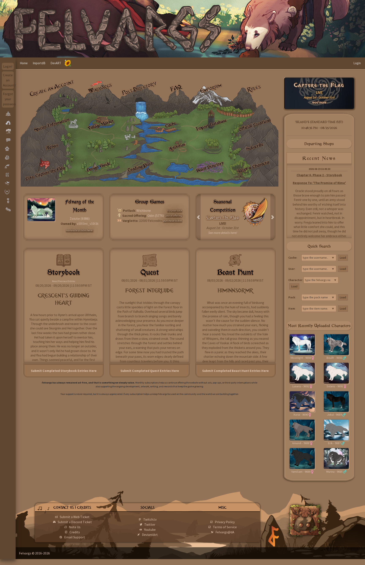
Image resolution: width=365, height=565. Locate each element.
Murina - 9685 (334, 472)
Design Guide (98, 167)
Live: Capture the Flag (45, 173)
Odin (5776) (155, 215)
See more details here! (222, 233)
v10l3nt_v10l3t (88, 223)
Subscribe (254, 147)
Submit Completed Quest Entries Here (149, 370)
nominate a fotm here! (79, 230)
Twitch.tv (150, 519)
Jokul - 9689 (334, 414)
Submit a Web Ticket (75, 517)
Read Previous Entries (63, 281)
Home (24, 63)
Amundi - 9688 (300, 443)
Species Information (51, 124)
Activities (177, 147)
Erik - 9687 (334, 443)
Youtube (150, 529)
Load (343, 257)
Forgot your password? (8, 99)
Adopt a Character (253, 166)
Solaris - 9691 (335, 386)
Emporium (210, 88)
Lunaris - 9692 (300, 386)
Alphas (52, 146)
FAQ (176, 88)
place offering (174, 215)
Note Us (74, 527)
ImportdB (39, 63)
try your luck (174, 210)
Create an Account (52, 88)
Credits (74, 532)
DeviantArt (150, 534)
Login (357, 63)
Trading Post (140, 166)
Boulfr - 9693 (334, 358)
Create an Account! (8, 80)
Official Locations (254, 124)
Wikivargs (100, 88)
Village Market (100, 124)
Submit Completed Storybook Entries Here (64, 370)
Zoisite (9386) (80, 218)
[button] (198, 217)
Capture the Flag (319, 85)
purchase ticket (172, 220)
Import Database (211, 124)
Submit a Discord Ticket (75, 522)
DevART (55, 63)
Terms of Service (225, 527)
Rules (254, 88)
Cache (170, 124)
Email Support (74, 537)
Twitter (149, 524)
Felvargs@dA (224, 532)
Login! (7, 66)
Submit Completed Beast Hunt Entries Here (235, 370)
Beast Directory (210, 166)
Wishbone (143, 210)
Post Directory (139, 88)
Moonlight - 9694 (301, 358)
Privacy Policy (225, 522)
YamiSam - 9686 (301, 472)
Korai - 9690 (301, 414)
